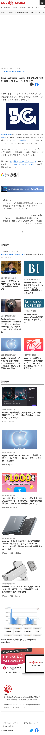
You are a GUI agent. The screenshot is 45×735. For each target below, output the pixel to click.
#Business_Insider (10, 71)
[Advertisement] (22, 38)
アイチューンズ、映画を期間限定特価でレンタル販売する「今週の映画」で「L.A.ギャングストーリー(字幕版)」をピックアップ (22, 204)
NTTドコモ (29, 164)
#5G (24, 71)
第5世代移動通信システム (23, 140)
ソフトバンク (15, 164)
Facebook (7, 7)
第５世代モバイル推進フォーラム (23, 161)
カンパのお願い (9, 726)
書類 (3, 137)
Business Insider (6, 135)
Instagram (23, 7)
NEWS (11, 12)
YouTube (30, 7)
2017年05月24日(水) (7, 69)
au (23, 164)
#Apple (19, 71)
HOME (3, 12)
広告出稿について (31, 723)
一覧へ (22, 232)
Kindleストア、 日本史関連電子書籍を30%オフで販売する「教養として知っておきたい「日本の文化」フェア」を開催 (22, 219)
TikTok (38, 7)
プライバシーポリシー (11, 723)
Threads (14, 7)
